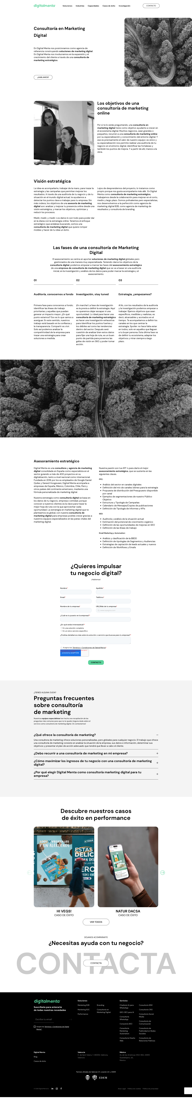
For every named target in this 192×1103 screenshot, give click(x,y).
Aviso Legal (122, 1089)
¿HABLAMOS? (43, 77)
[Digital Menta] (45, 6)
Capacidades (93, 6)
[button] (162, 872)
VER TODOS (96, 922)
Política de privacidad (150, 1089)
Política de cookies (134, 1089)
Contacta (96, 963)
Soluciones (67, 6)
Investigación (124, 6)
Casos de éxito (109, 6)
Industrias (80, 6)
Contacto (151, 6)
